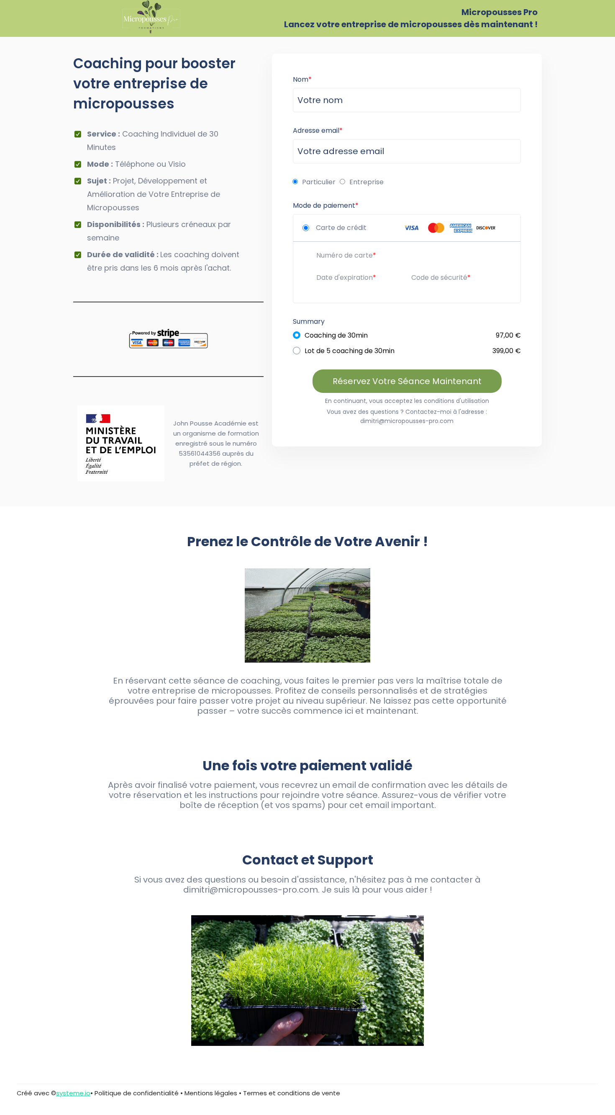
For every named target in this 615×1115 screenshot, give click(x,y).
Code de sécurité (439, 277)
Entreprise (366, 182)
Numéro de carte (344, 255)
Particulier (319, 182)
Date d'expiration (344, 277)
